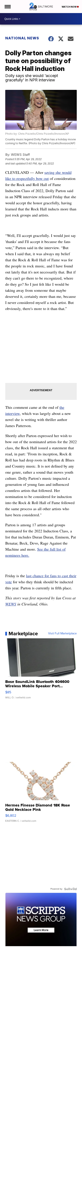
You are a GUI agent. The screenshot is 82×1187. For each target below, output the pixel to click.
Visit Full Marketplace (62, 633)
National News (22, 38)
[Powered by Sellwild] (70, 888)
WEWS (10, 604)
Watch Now (69, 6)
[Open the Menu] (7, 6)
